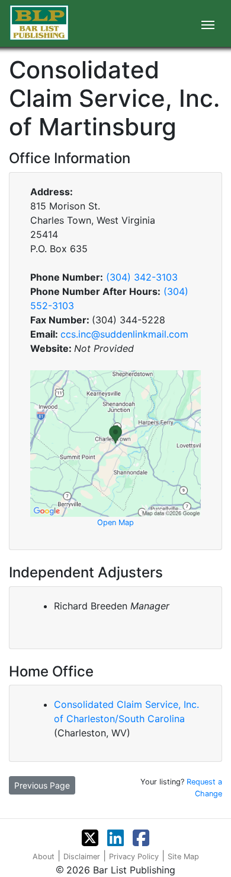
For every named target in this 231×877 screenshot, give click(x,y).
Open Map (115, 522)
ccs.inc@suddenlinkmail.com (124, 334)
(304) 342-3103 (142, 277)
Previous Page (42, 785)
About (43, 856)
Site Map (183, 856)
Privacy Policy (134, 856)
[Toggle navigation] (208, 23)
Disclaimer (81, 856)
